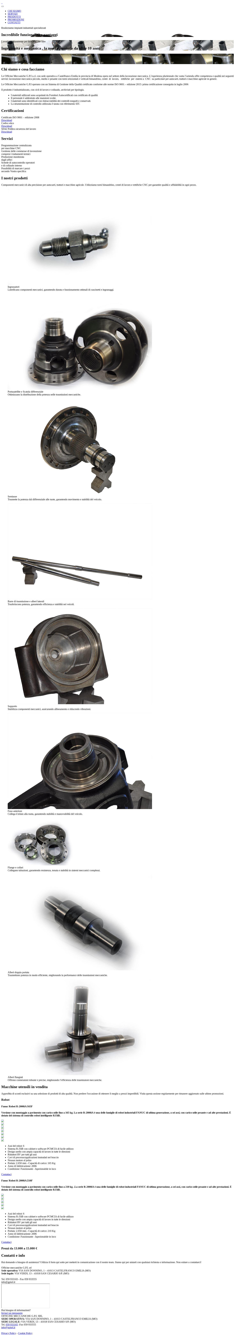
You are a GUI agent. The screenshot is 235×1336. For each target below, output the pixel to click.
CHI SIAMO (14, 11)
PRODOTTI (14, 16)
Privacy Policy (8, 1333)
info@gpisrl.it (8, 1327)
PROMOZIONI (16, 19)
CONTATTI (14, 22)
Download (6, 120)
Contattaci (6, 1174)
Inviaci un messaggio (12, 1313)
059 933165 (12, 1324)
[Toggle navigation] (2, 6)
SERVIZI (12, 13)
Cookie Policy (25, 1333)
